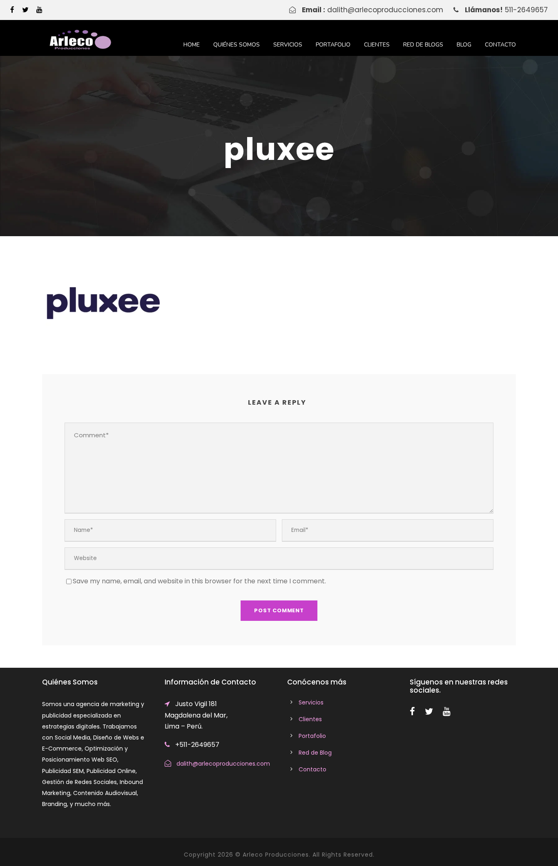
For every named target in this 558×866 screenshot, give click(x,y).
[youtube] (39, 10)
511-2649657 (526, 10)
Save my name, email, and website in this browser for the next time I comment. (199, 581)
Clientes (377, 45)
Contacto (500, 45)
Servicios (287, 45)
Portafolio (333, 45)
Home (191, 45)
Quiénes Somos (236, 45)
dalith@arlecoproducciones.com (385, 10)
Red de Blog (315, 753)
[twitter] (25, 10)
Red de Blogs (423, 45)
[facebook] (12, 10)
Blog (464, 45)
